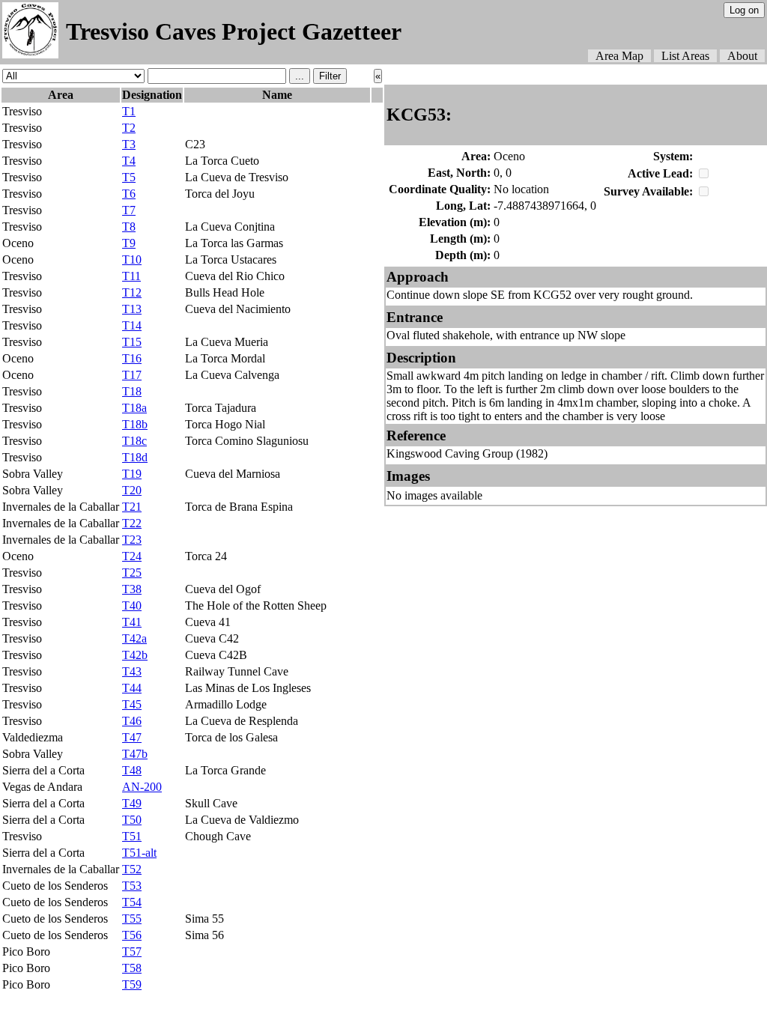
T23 (132, 539)
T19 (132, 473)
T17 (132, 374)
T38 (132, 589)
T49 (132, 803)
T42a (134, 638)
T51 (132, 836)
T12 (132, 292)
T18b (135, 424)
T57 (132, 951)
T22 (132, 523)
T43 (132, 671)
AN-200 (142, 786)
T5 (129, 177)
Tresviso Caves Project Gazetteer (233, 31)
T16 (132, 358)
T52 (132, 869)
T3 (129, 144)
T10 (132, 259)
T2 (129, 127)
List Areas (685, 55)
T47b (135, 753)
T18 (132, 391)
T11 (131, 276)
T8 (129, 226)
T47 (132, 737)
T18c (134, 440)
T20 (132, 490)
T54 (132, 902)
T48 (132, 770)
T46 (132, 720)
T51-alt (139, 852)
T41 (132, 622)
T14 (132, 325)
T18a (134, 407)
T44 (132, 688)
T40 (132, 605)
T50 (132, 819)
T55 (132, 918)
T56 (132, 935)
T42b (135, 655)
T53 (132, 885)
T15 (132, 342)
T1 (129, 111)
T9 (129, 243)
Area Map (619, 55)
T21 (132, 506)
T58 (132, 968)
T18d (135, 457)
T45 (132, 704)
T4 (129, 160)
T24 (132, 556)
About (742, 55)
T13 (132, 309)
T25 (132, 572)
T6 (129, 193)
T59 (132, 984)
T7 (129, 210)
